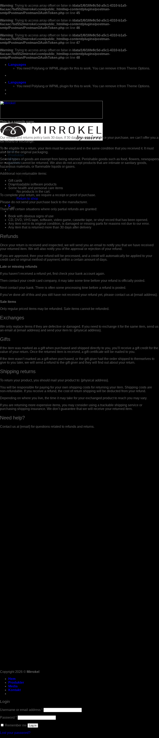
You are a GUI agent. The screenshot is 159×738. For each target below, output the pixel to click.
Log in (32, 725)
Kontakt (14, 690)
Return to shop (27, 198)
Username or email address (21, 710)
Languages (17, 64)
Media (13, 686)
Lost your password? (15, 732)
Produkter (16, 155)
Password (8, 717)
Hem (12, 679)
